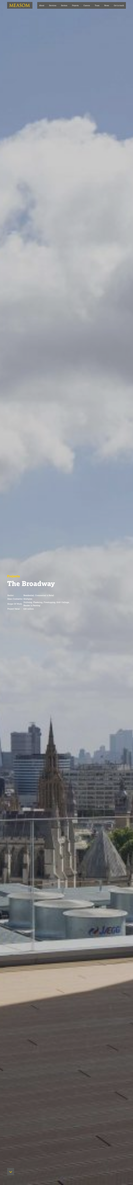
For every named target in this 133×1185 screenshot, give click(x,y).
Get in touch (119, 5)
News (106, 5)
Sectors (64, 5)
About (41, 5)
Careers (86, 5)
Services (52, 5)
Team (97, 5)
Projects (75, 5)
